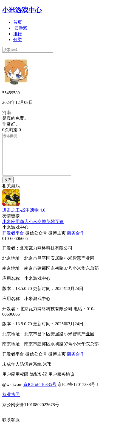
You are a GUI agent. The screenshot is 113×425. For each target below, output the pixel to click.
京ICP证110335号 (39, 384)
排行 (17, 33)
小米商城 (37, 221)
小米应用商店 (15, 221)
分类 (17, 39)
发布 (8, 180)
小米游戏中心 (22, 9)
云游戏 (20, 28)
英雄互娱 (55, 221)
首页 (17, 22)
